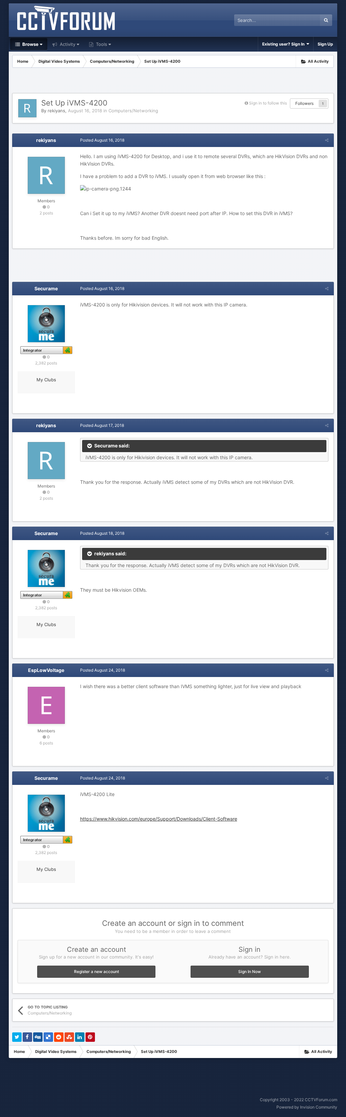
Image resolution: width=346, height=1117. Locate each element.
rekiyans (56, 110)
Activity (66, 44)
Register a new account (96, 971)
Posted (102, 140)
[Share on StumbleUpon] (69, 1037)
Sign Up (325, 44)
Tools (101, 44)
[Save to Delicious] (48, 1037)
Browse (30, 44)
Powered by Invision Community (306, 1107)
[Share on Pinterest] (90, 1037)
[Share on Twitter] (17, 1037)
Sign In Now (249, 971)
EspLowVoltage (46, 670)
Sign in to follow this (268, 103)
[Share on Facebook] (27, 1037)
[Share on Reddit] (59, 1037)
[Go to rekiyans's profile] (27, 108)
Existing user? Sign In (284, 44)
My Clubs (46, 379)
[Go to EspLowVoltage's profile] (46, 705)
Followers (304, 103)
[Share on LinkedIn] (79, 1037)
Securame (46, 288)
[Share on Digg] (38, 1037)
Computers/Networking (133, 110)
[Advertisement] (173, 81)
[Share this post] (326, 140)
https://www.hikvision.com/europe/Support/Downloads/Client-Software (158, 819)
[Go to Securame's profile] (46, 323)
